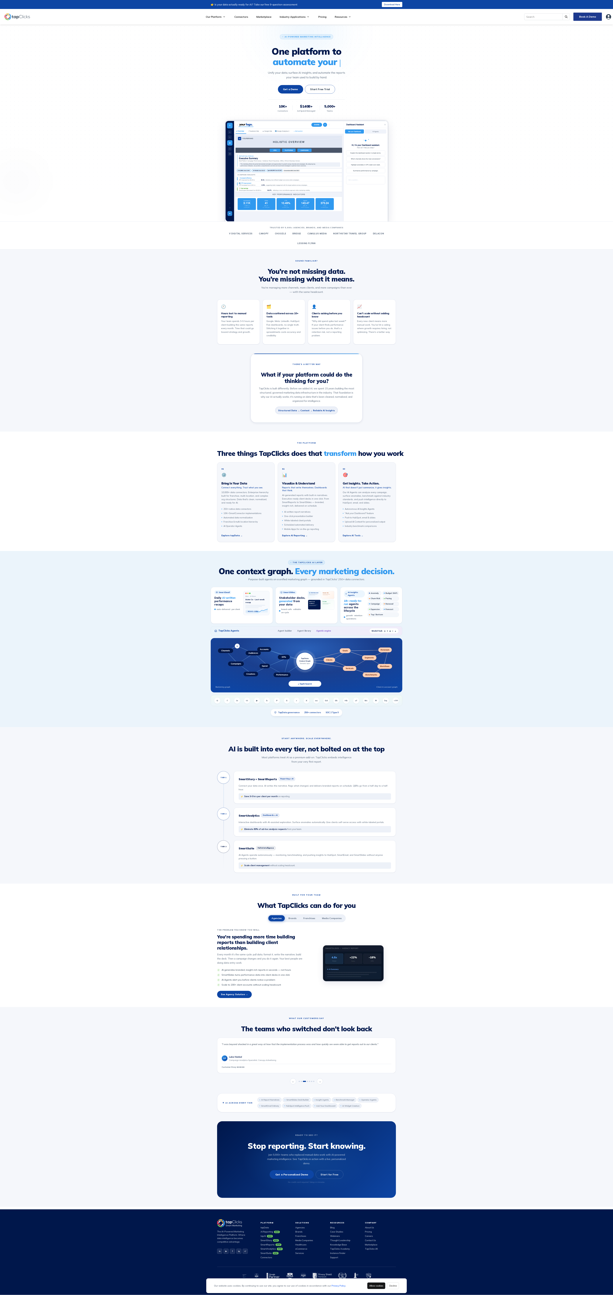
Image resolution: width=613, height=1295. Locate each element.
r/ (245, 1251)
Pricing (322, 16)
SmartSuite (246, 848)
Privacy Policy (338, 1285)
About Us (369, 1227)
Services (299, 1253)
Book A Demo (587, 16)
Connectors (241, 16)
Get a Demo (290, 89)
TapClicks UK (371, 1249)
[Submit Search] (566, 16)
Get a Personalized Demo (291, 1174)
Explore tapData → (231, 535)
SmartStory (269, 1240)
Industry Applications (293, 16)
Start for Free (329, 1174)
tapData (265, 1227)
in (219, 1251)
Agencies (277, 918)
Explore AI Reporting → (294, 535)
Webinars (335, 1236)
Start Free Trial (320, 89)
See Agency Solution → (234, 994)
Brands (292, 918)
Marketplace (263, 16)
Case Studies (336, 1231)
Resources (341, 16)
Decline (393, 1285)
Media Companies (332, 918)
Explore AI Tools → (353, 535)
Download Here (392, 4)
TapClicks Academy (340, 1249)
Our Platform (214, 16)
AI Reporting (270, 1231)
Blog (332, 1227)
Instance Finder (337, 1253)
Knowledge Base (338, 1244)
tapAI (266, 1236)
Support (334, 1257)
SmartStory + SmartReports (258, 779)
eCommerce (301, 1249)
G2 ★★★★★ (227, 1067)
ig (239, 1251)
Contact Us (370, 1240)
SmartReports (270, 1244)
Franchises (309, 918)
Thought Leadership (340, 1240)
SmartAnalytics (249, 815)
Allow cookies (376, 1285)
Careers (369, 1236)
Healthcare (300, 1244)
